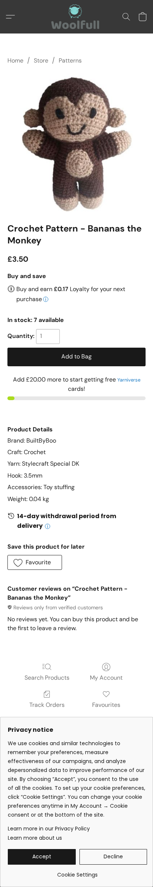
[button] (76, 16)
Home (15, 60)
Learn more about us (35, 838)
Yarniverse (128, 380)
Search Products (47, 678)
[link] (77, 872)
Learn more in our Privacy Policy (49, 828)
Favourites (106, 705)
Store (41, 60)
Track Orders (47, 705)
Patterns (70, 60)
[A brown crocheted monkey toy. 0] (76, 142)
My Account (106, 678)
